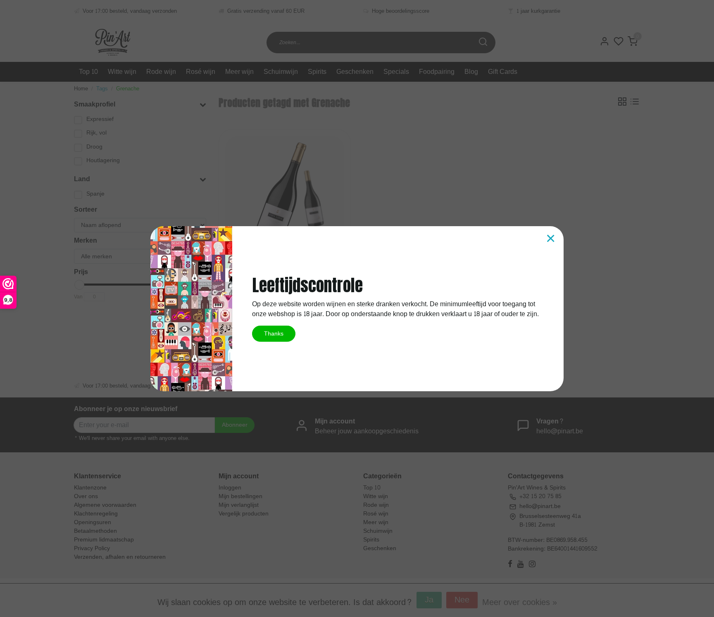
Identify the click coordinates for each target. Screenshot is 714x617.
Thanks (273, 333)
